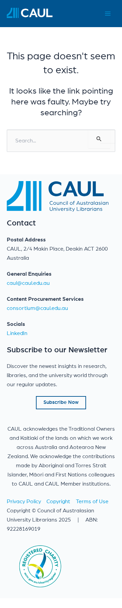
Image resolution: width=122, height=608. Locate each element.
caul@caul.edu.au (28, 283)
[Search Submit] (99, 139)
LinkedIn (17, 333)
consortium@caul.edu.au (37, 308)
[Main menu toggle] (107, 13)
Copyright (58, 501)
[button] (61, 402)
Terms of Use (92, 501)
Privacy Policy (24, 501)
